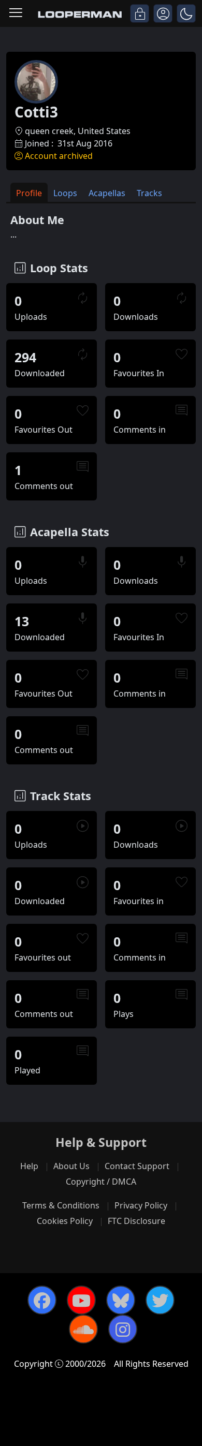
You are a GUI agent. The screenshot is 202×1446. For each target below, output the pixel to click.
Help (29, 1166)
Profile (29, 193)
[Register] (162, 13)
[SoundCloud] (83, 1329)
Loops (65, 193)
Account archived (59, 155)
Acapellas (107, 193)
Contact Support (137, 1166)
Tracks (149, 193)
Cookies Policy (65, 1221)
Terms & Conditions (60, 1205)
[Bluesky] (120, 1300)
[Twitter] (160, 1300)
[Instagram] (122, 1329)
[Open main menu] (15, 13)
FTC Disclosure (136, 1221)
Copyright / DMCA (101, 1181)
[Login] (139, 13)
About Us (71, 1166)
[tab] (29, 192)
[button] (186, 13)
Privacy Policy (140, 1205)
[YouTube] (81, 1300)
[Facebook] (41, 1300)
